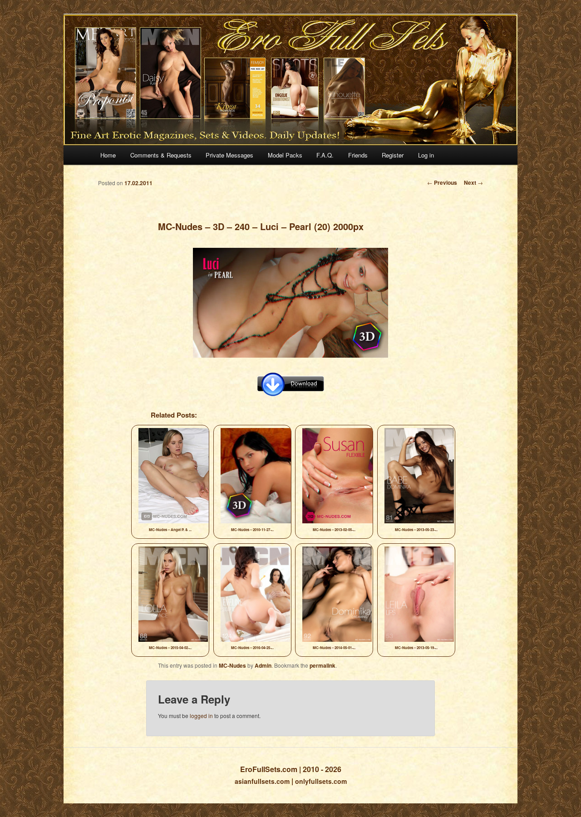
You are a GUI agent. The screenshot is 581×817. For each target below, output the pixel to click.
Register (393, 155)
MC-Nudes (232, 665)
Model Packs (285, 155)
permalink (322, 665)
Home (108, 155)
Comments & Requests (161, 155)
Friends (358, 155)
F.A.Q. (325, 155)
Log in (426, 155)
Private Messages (229, 155)
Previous (442, 182)
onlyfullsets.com (321, 781)
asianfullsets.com (262, 781)
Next (473, 182)
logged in (201, 715)
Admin (263, 665)
